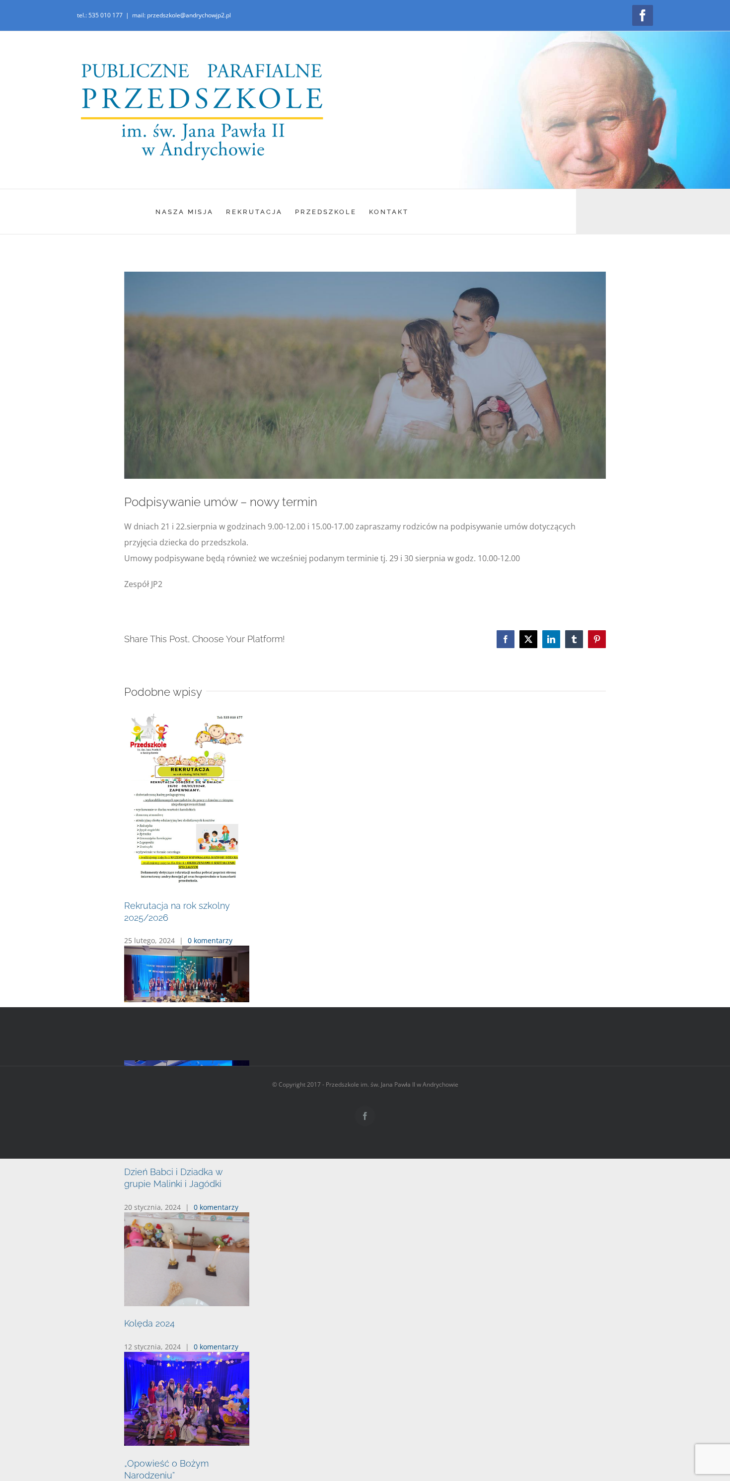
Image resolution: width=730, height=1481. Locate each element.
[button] (365, 990)
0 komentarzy (210, 976)
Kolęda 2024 (149, 1425)
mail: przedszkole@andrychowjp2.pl (181, 15)
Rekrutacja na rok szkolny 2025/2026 (200, 953)
